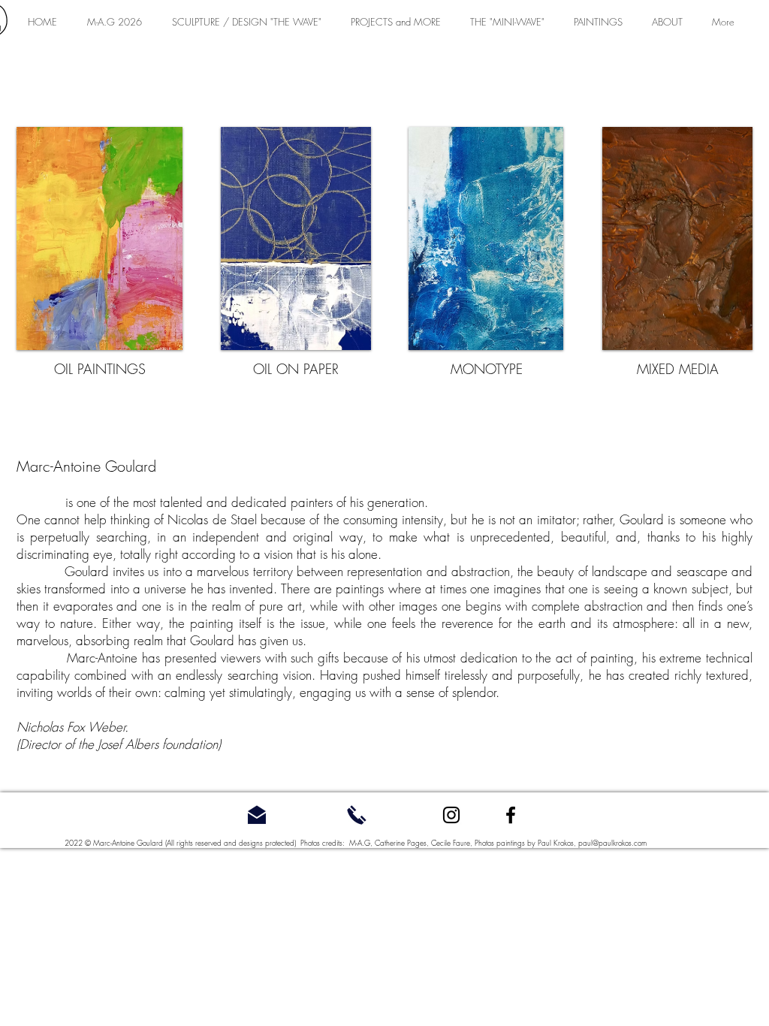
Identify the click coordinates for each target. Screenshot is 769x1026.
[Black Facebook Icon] (510, 815)
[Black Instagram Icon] (451, 815)
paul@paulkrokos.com (612, 842)
